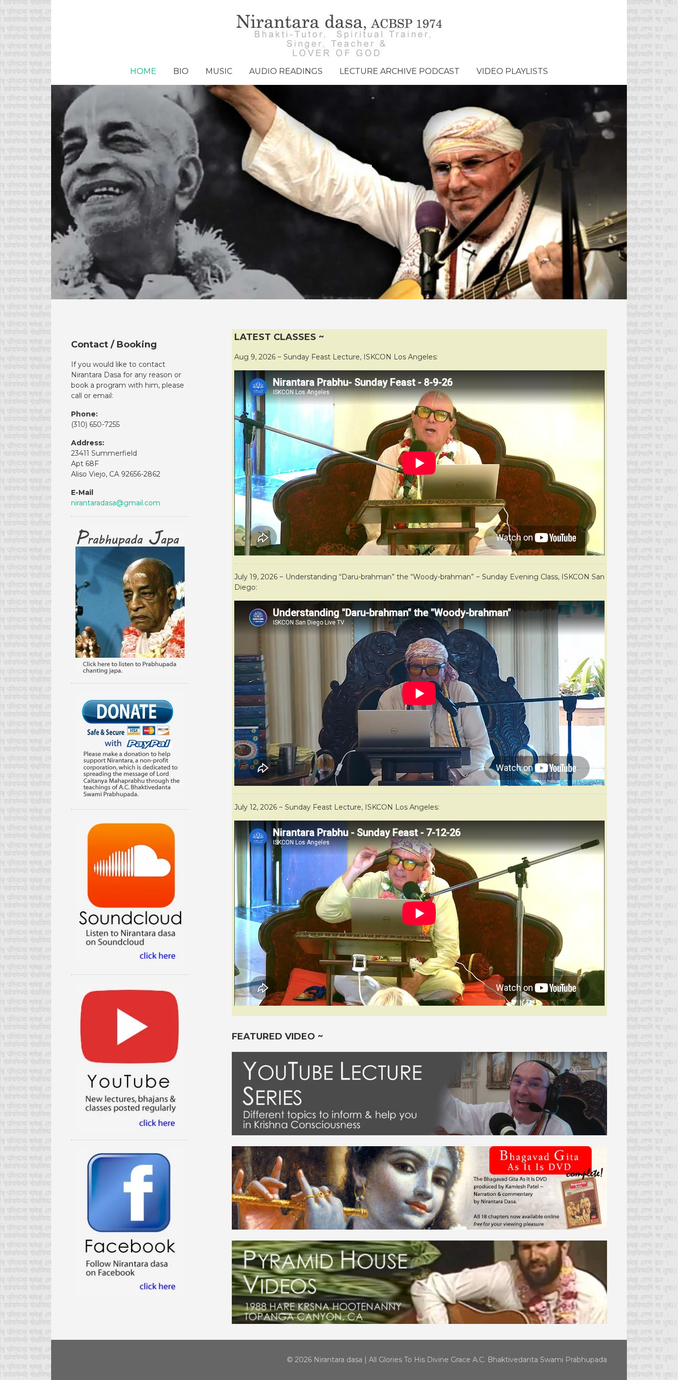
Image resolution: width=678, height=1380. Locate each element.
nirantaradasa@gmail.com (115, 502)
